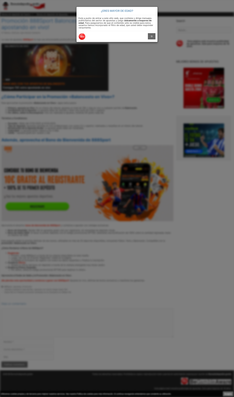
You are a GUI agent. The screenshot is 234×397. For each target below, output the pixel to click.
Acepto (228, 394)
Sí (152, 36)
